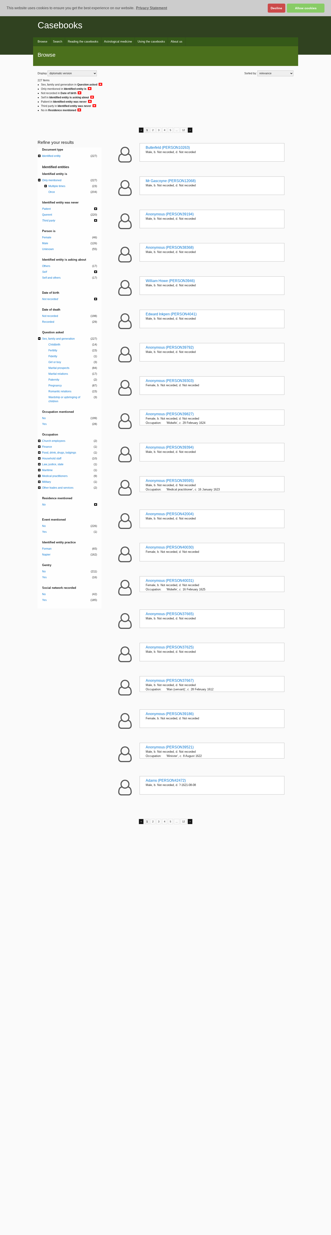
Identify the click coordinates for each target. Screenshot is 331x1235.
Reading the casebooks (83, 41)
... (177, 130)
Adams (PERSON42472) (166, 780)
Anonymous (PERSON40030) (170, 547)
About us (176, 41)
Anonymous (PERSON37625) (170, 647)
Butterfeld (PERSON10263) (168, 147)
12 (183, 130)
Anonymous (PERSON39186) (170, 714)
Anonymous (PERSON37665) (170, 614)
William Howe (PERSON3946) (170, 281)
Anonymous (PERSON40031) (170, 581)
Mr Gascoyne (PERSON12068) (171, 181)
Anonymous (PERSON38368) (170, 247)
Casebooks (60, 25)
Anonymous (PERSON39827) (170, 414)
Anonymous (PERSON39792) (170, 347)
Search (57, 41)
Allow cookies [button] (306, 8)
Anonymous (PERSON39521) (170, 747)
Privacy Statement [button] (151, 8)
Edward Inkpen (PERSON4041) (171, 314)
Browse (42, 41)
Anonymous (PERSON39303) (170, 381)
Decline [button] (276, 8)
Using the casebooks (151, 41)
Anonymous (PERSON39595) (170, 481)
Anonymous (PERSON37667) (170, 680)
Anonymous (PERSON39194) (170, 214)
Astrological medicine (118, 41)
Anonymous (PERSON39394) (170, 447)
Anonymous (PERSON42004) (170, 514)
